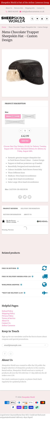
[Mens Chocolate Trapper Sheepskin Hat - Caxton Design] (25, 73)
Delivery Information (30, 208)
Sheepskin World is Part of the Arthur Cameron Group (25, 2)
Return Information (12, 214)
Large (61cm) (28, 116)
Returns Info (18, 8)
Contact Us (40, 8)
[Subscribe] (45, 345)
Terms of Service (8, 318)
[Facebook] (4, 353)
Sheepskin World (28, 397)
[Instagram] (10, 353)
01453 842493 (13, 11)
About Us (9, 8)
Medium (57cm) (12, 116)
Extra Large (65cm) (14, 122)
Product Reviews (10, 208)
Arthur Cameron (8, 325)
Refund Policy (7, 311)
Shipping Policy (8, 313)
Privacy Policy (7, 316)
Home (4, 27)
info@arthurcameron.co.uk (33, 11)
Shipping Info (30, 8)
